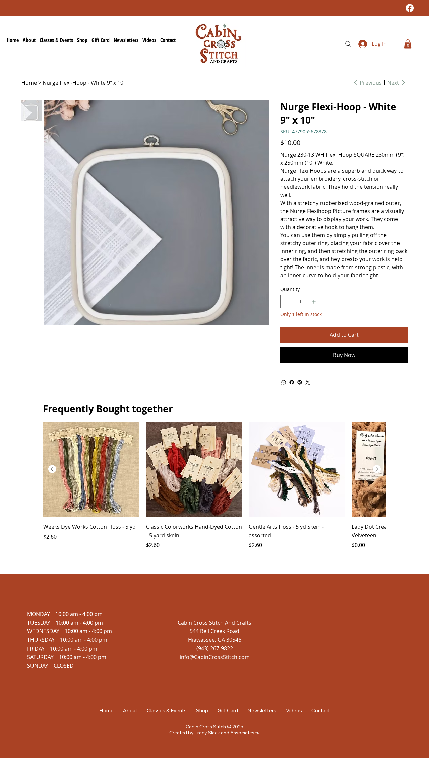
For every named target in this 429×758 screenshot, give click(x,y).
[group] (214, 485)
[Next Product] (377, 469)
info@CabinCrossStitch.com (215, 657)
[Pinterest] (299, 382)
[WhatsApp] (283, 382)
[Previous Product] (52, 469)
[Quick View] (91, 469)
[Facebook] (410, 8)
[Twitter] (307, 382)
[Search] (348, 44)
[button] (408, 43)
